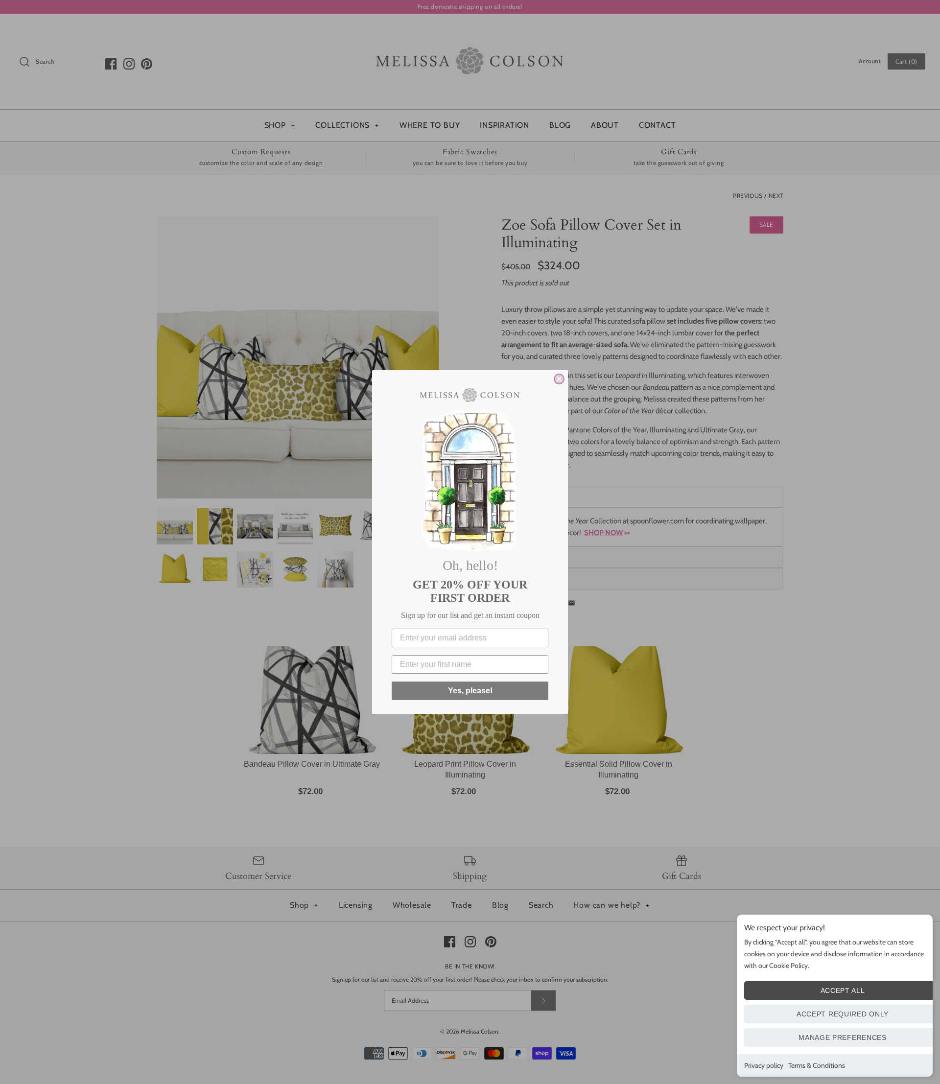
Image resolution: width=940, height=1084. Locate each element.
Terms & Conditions (816, 1065)
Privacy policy (763, 1065)
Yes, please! (470, 690)
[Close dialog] (559, 379)
